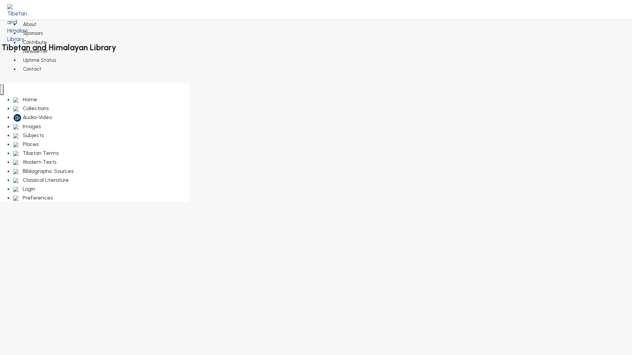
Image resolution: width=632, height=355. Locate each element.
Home (29, 99)
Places (30, 144)
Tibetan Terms (40, 153)
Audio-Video (36, 117)
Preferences (37, 198)
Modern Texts (38, 162)
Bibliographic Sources (47, 171)
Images (31, 126)
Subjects (32, 135)
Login (28, 189)
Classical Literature (45, 180)
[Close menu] (2, 89)
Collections (35, 108)
